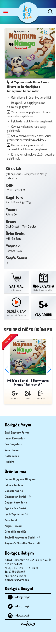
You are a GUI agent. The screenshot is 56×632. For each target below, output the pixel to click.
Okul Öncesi (12, 226)
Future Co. (11, 214)
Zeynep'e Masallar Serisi (20, 543)
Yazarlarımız (13, 450)
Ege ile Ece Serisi (15, 508)
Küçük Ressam (13, 526)
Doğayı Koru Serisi (16, 502)
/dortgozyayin (22, 597)
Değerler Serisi (14, 490)
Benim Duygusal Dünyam (20, 479)
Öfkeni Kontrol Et (15, 531)
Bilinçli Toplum (14, 485)
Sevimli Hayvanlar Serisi (20, 537)
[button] (49, 369)
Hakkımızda (12, 456)
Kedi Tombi (11, 520)
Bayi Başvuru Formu (17, 432)
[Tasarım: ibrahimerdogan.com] (28, 627)
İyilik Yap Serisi (13, 238)
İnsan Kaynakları (15, 438)
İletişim (9, 461)
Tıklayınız (22, 315)
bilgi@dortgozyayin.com (17, 579)
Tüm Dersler (29, 226)
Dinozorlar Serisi (15, 496)
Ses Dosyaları (13, 444)
